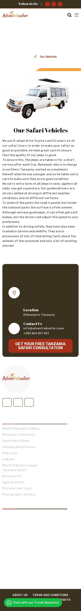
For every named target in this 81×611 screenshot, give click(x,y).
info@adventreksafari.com (43, 328)
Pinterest (9, 453)
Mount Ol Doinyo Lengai (19, 465)
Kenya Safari (12, 476)
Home (28, 56)
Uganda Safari (13, 482)
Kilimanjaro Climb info (18, 434)
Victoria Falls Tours (17, 488)
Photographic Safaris (18, 494)
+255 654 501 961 (36, 333)
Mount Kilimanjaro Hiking (20, 428)
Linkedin (8, 459)
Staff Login (10, 409)
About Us (20, 595)
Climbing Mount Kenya (18, 447)
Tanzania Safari (14, 470)
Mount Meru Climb (15, 441)
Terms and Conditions (50, 595)
